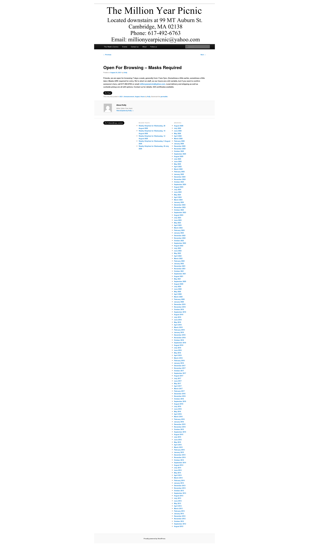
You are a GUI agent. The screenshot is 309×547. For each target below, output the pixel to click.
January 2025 (179, 174)
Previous (107, 55)
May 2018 (177, 353)
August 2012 (178, 526)
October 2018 (179, 340)
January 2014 (179, 483)
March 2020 (178, 297)
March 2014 (178, 478)
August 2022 (178, 245)
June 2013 (178, 501)
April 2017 (178, 386)
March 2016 (178, 416)
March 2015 (178, 447)
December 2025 (179, 146)
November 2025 (180, 148)
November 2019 (180, 307)
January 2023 (179, 233)
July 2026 (177, 128)
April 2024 (178, 197)
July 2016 (177, 406)
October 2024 (179, 182)
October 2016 (179, 399)
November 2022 (180, 238)
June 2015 (178, 439)
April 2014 (178, 475)
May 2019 (177, 322)
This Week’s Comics (111, 47)
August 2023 (178, 215)
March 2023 (178, 228)
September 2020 (180, 281)
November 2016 (180, 396)
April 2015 (178, 444)
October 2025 (179, 151)
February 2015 (179, 450)
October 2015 (179, 429)
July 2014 (177, 467)
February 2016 (179, 419)
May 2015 (177, 442)
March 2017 (178, 388)
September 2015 (180, 432)
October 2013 (179, 490)
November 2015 (180, 427)
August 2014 (178, 465)
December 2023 (179, 205)
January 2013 (179, 513)
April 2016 (178, 414)
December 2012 (179, 516)
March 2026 (178, 138)
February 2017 (179, 391)
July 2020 (177, 286)
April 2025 (178, 166)
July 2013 (177, 498)
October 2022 (179, 240)
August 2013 (178, 495)
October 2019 (179, 309)
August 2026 (178, 126)
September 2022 (180, 243)
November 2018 (180, 337)
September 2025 (180, 154)
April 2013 (178, 506)
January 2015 (179, 452)
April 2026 (178, 136)
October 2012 (179, 521)
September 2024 (180, 184)
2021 (121, 96)
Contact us (135, 47)
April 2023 (178, 225)
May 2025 (177, 164)
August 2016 (178, 404)
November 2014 (180, 457)
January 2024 (179, 202)
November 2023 (180, 207)
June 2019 (178, 319)
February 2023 (179, 230)
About (144, 47)
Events (124, 47)
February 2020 (179, 299)
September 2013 (180, 493)
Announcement (129, 96)
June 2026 (178, 131)
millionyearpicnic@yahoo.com (152, 84)
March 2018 (178, 358)
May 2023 (177, 223)
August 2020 (178, 284)
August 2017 (178, 376)
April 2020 (178, 294)
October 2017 (179, 370)
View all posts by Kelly (124, 110)
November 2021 (180, 268)
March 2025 (178, 169)
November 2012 (180, 518)
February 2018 (179, 360)
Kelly (125, 72)
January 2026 (179, 143)
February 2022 (179, 261)
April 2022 (178, 256)
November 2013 (180, 488)
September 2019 (180, 312)
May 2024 (177, 194)
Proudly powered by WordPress (154, 538)
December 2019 (179, 304)
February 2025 (179, 171)
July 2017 (177, 378)
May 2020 (177, 291)
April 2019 (178, 325)
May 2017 (177, 383)
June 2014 (178, 470)
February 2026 (179, 141)
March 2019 (178, 327)
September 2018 (180, 342)
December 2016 (179, 393)
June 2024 (178, 192)
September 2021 (180, 273)
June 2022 (178, 251)
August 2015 (178, 434)
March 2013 (178, 508)
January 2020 (179, 302)
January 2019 (179, 332)
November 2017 (180, 368)
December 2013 (179, 485)
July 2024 (177, 189)
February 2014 (179, 480)
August (137, 96)
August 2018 (178, 345)
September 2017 (180, 373)
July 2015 (177, 437)
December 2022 (179, 235)
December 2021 (179, 266)
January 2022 (179, 263)
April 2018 (178, 355)
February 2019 (179, 330)
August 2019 (178, 314)
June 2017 (178, 381)
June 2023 (178, 220)
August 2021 (178, 276)
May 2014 (177, 473)
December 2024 (179, 177)
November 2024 (180, 179)
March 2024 (178, 200)
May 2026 (177, 133)
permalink (164, 96)
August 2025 (178, 156)
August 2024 (178, 187)
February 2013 (179, 511)
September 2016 (180, 401)
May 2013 (177, 503)
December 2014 (179, 455)
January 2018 (179, 363)
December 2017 (179, 365)
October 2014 (179, 460)
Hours (142, 96)
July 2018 (177, 348)
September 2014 (180, 462)
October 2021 (179, 271)
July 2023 (177, 217)
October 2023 (179, 210)
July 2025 (177, 159)
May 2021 (177, 279)
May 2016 (177, 411)
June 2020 (178, 289)
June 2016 (178, 409)
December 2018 (179, 335)
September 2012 (180, 524)
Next (203, 55)
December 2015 (179, 424)
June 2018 (178, 350)
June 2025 (178, 161)
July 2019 (177, 317)
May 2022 (177, 253)
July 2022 (177, 248)
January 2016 (179, 422)
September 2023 (180, 212)
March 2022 (178, 258)
